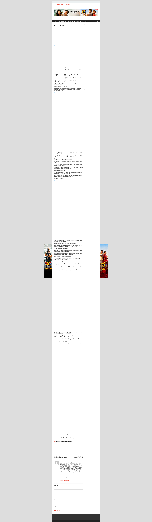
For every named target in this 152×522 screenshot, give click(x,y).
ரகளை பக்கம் (69, 21)
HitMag (97, 520)
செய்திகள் (59, 21)
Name (55, 499)
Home (55, 21)
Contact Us (86, 21)
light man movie (58, 441)
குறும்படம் (77, 21)
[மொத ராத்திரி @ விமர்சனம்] (78, 446)
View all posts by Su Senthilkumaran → (65, 480)
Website (55, 506)
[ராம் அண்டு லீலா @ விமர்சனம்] (68, 446)
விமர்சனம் (62, 21)
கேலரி (65, 21)
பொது (82, 21)
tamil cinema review (69, 441)
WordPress (93, 520)
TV (80, 21)
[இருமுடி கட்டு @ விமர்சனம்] (58, 446)
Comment (55, 488)
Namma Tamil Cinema (62, 5)
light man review (63, 441)
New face (73, 21)
